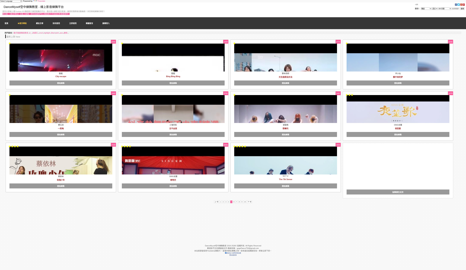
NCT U (285, 176)
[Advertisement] (398, 164)
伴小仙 (398, 73)
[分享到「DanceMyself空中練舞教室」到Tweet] (459, 5)
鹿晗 (65, 33)
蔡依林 (61, 176)
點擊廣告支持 (397, 192)
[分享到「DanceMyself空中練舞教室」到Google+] (461, 5)
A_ (30, 33)
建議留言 (89, 23)
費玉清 (61, 125)
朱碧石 (35, 33)
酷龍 (61, 73)
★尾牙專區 (22, 23)
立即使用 (73, 23)
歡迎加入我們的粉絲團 (233, 253)
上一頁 (216, 201)
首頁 (6, 23)
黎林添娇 (285, 73)
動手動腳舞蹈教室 (21, 33)
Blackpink (55, 33)
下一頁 (249, 201)
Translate (41, 1)
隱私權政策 (233, 255)
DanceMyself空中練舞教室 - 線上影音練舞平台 (34, 6)
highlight (47, 33)
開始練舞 (60, 83)
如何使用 (56, 23)
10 (245, 201)
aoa (61, 33)
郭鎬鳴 (285, 125)
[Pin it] (464, 5)
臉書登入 (106, 23)
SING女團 (398, 125)
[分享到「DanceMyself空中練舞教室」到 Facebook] (456, 5)
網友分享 (39, 23)
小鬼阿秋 (173, 125)
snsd (41, 33)
